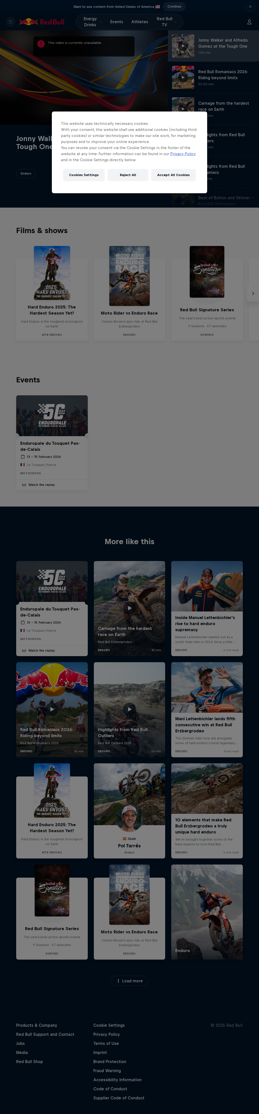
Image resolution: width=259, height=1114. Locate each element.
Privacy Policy (183, 154)
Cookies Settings (84, 175)
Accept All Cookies (173, 175)
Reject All (128, 175)
